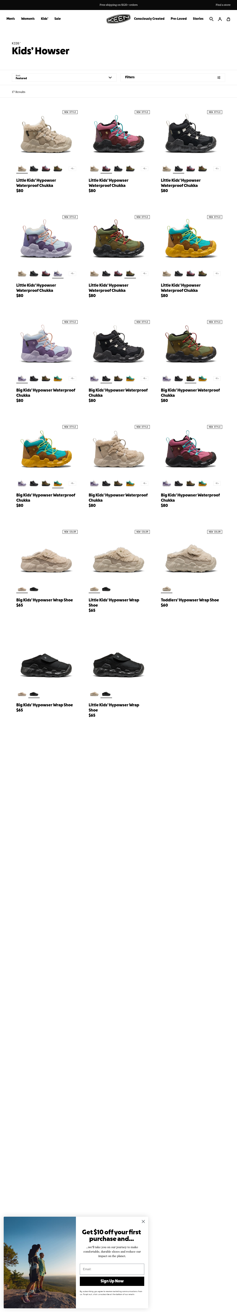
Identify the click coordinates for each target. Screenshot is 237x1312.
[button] (228, 19)
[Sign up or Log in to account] (220, 19)
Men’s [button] (10, 19)
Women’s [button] (28, 19)
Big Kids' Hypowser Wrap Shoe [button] (44, 600)
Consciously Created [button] (149, 19)
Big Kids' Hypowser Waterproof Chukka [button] (45, 393)
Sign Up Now (112, 1281)
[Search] (211, 19)
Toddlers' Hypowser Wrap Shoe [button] (190, 600)
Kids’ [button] (44, 19)
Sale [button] (57, 19)
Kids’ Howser (40, 51)
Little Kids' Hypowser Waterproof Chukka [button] (36, 183)
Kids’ (16, 43)
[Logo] (118, 19)
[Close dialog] (143, 1221)
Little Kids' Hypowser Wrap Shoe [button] (114, 602)
